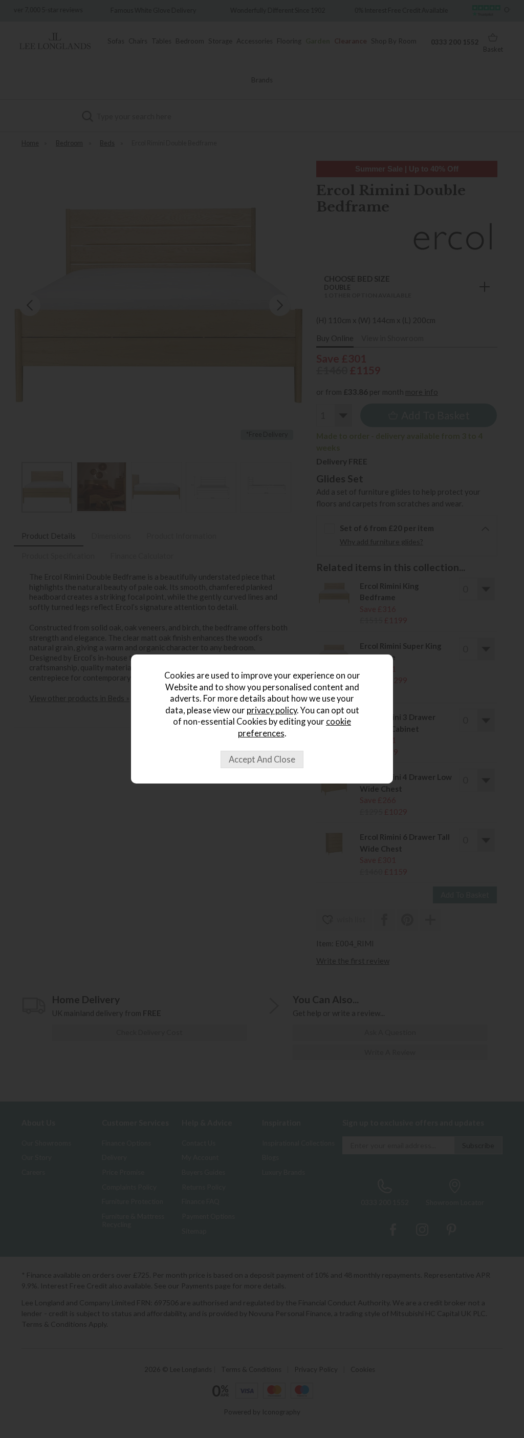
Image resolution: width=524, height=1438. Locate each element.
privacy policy (272, 710)
